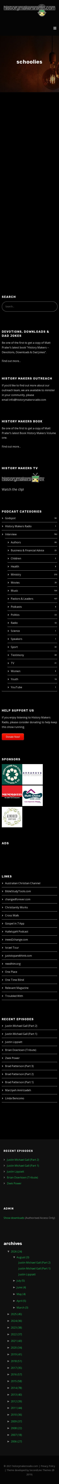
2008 (16, 1428)
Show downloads (14, 1218)
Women (15, 671)
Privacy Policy (48, 1466)
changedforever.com (17, 899)
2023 (16, 1327)
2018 (16, 1361)
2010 (16, 1414)
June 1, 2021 (14, 121)
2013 (16, 1394)
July (21, 1280)
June (21, 1287)
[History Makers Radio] (29, 10)
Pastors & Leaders (22, 598)
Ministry (16, 574)
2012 (16, 1401)
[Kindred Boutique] (12, 816)
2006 (16, 1441)
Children (16, 558)
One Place (11, 972)
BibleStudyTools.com (18, 891)
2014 (16, 1388)
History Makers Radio (18, 526)
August (23, 1257)
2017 (16, 1368)
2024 (16, 1321)
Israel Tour (12, 947)
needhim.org (13, 964)
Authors (16, 542)
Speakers (16, 639)
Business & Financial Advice (27, 550)
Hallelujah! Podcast (16, 931)
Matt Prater (33, 121)
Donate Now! (13, 736)
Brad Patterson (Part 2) (19, 1074)
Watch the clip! (13, 489)
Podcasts (16, 607)
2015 (16, 1381)
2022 (16, 1334)
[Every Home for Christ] (12, 774)
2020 (16, 1347)
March (22, 1307)
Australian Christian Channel (22, 883)
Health (15, 566)
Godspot (10, 518)
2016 (16, 1374)
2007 (16, 1435)
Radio (14, 623)
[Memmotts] (12, 795)
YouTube (16, 687)
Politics (15, 615)
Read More (14, 241)
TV (12, 663)
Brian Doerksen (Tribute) (20, 1050)
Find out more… (11, 361)
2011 (16, 1408)
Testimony (17, 655)
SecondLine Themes (40, 1470)
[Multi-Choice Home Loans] (32, 795)
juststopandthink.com (18, 955)
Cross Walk (12, 915)
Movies (15, 582)
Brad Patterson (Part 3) (19, 1066)
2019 (16, 1354)
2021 (16, 1341)
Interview (11, 534)
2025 (16, 1314)
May (21, 1294)
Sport (14, 647)
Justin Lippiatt (13, 1042)
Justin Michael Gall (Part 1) (21, 1034)
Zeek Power (12, 1058)
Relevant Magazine (17, 988)
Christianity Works (16, 907)
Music (14, 590)
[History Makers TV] (23, 477)
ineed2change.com (16, 939)
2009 (16, 1421)
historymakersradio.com (25, 1466)
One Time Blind (14, 980)
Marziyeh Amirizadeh (18, 1090)
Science (15, 631)
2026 (16, 1251)
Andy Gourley (21, 115)
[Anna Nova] (32, 774)
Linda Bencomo (14, 1098)
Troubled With (14, 996)
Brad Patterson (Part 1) (19, 1082)
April (21, 1301)
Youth (14, 679)
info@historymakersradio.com (27, 400)
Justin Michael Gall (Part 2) (21, 1026)
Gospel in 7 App (14, 923)
